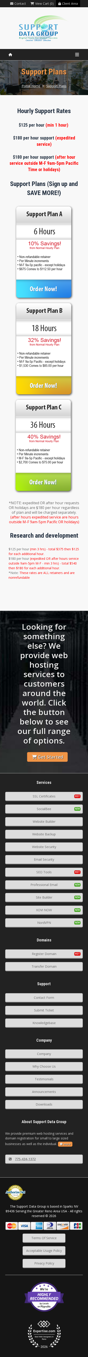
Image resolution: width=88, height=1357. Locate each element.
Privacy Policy (44, 1263)
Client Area (70, 3)
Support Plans (56, 86)
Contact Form (44, 997)
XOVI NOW (44, 910)
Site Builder (44, 897)
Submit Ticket (44, 1010)
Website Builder (44, 821)
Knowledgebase (44, 1023)
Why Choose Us (44, 1066)
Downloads (44, 1104)
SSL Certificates (44, 796)
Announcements (44, 1092)
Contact (20, 3)
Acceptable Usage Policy (44, 1250)
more (67, 1144)
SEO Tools (44, 872)
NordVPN (44, 922)
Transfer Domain (44, 966)
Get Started (50, 757)
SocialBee (44, 809)
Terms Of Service (44, 1238)
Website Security (44, 847)
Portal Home (31, 86)
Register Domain (44, 954)
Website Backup (44, 834)
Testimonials (44, 1079)
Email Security (44, 859)
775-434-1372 (25, 1159)
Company (44, 1054)
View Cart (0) (44, 3)
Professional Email (44, 885)
